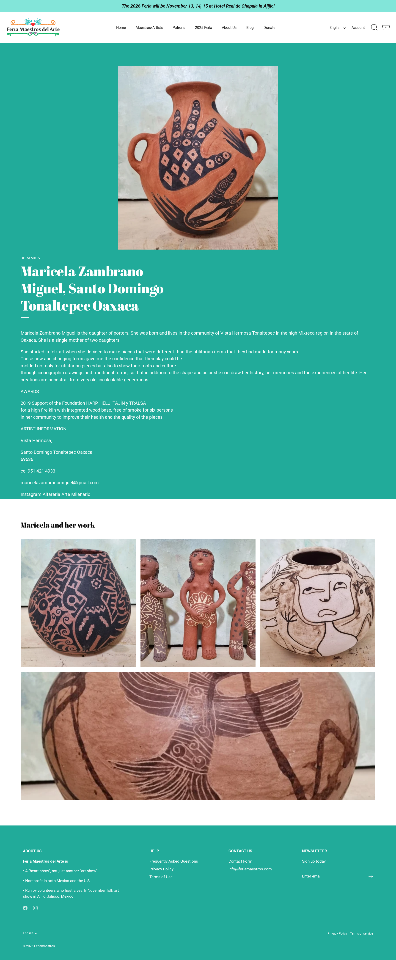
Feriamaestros (44, 946)
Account (358, 27)
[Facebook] (25, 907)
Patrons (179, 27)
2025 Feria (203, 27)
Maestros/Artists (149, 27)
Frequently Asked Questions (173, 861)
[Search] (374, 27)
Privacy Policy (161, 869)
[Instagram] (35, 907)
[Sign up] (370, 876)
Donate (269, 27)
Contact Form (240, 861)
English (335, 27)
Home (121, 27)
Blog (250, 27)
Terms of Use (161, 877)
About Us (229, 27)
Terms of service (361, 933)
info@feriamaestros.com (250, 869)
